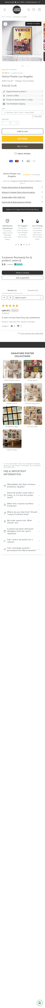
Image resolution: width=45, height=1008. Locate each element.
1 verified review (16, 73)
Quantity (5, 119)
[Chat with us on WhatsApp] (40, 1003)
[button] (4, 9)
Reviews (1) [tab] (12, 290)
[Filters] (10, 297)
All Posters (9, 16)
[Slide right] (27, 66)
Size (3, 108)
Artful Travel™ (8, 81)
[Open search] (4, 297)
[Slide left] (17, 66)
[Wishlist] (34, 9)
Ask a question (22, 278)
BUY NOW (22, 139)
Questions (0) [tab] (33, 290)
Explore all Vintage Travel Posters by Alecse (22, 209)
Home (3, 16)
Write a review (22, 272)
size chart (38, 116)
